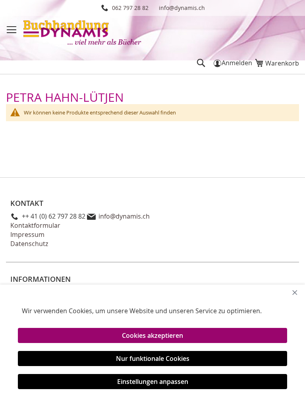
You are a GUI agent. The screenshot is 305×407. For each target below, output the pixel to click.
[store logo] (83, 33)
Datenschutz (29, 243)
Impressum (27, 234)
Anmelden (237, 62)
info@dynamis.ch (182, 8)
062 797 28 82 (130, 8)
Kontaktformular (35, 225)
